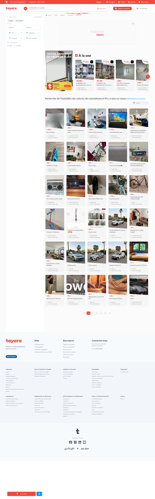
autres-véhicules (10, 382)
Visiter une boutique (69, 347)
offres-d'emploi (67, 376)
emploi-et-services (69, 369)
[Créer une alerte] (39, 494)
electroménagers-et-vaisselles (41, 374)
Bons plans (66, 357)
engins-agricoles (10, 380)
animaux (94, 405)
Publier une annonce (69, 344)
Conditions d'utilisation (40, 349)
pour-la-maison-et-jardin (42, 369)
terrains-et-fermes (96, 387)
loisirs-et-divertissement (100, 396)
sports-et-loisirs (96, 401)
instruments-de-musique (98, 412)
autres (123, 396)
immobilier (95, 369)
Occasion (18, 45)
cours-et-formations (68, 374)
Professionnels (38, 347)
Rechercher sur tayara (69, 352)
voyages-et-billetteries (97, 414)
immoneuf (124, 369)
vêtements (37, 405)
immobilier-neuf (124, 372)
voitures (8, 374)
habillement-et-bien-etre (42, 396)
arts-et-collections (96, 403)
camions (8, 391)
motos (7, 372)
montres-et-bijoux (38, 401)
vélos (93, 409)
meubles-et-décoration (40, 376)
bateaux (8, 387)
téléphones (66, 409)
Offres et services (68, 354)
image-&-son (66, 399)
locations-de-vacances (97, 378)
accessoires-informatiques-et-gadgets (72, 412)
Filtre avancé (102, 8)
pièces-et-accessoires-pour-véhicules (15, 389)
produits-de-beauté (39, 403)
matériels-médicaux (11, 401)
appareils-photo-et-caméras (70, 405)
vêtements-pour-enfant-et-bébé (42, 412)
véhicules (9, 369)
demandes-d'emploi (68, 372)
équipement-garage (10, 376)
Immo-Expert (11, 356)
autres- (122, 399)
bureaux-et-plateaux (97, 382)
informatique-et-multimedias (73, 396)
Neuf (10, 45)
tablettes (65, 416)
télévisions (65, 407)
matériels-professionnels (12, 399)
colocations (94, 372)
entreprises (10, 396)
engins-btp (8, 385)
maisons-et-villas (96, 374)
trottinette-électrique (97, 399)
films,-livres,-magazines (97, 407)
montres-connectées (68, 403)
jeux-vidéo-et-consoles (68, 414)
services (65, 378)
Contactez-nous (39, 344)
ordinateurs (66, 401)
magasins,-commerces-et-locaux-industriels (102, 376)
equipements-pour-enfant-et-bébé (42, 399)
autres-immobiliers (96, 385)
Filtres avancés (67, 349)
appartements (95, 380)
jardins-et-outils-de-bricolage (41, 372)
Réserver (67, 86)
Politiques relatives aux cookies (43, 352)
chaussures (37, 409)
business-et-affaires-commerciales (14, 403)
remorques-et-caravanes (12, 378)
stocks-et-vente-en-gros (11, 405)
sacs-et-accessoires (39, 407)
